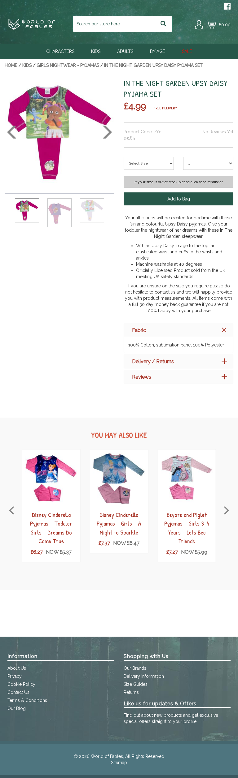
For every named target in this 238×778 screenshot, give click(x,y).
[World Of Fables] (31, 28)
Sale (187, 51)
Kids (95, 51)
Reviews (141, 377)
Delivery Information (144, 676)
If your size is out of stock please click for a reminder (178, 182)
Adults (125, 51)
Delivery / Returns (153, 361)
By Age (157, 51)
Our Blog (16, 708)
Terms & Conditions (27, 700)
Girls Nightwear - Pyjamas (68, 65)
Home (11, 65)
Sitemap (119, 762)
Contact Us (18, 692)
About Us (16, 668)
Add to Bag (178, 198)
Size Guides (136, 684)
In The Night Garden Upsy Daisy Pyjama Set (153, 65)
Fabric (139, 330)
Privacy (14, 676)
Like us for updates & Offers (160, 704)
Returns (131, 692)
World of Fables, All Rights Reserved (127, 756)
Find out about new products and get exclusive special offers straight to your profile (171, 718)
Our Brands (135, 668)
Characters (60, 51)
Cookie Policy (21, 684)
